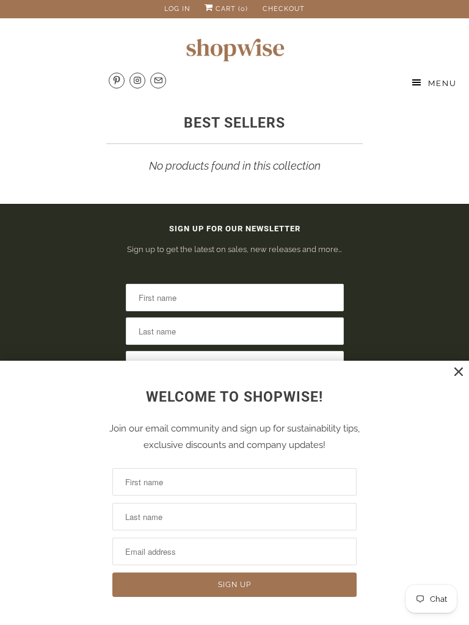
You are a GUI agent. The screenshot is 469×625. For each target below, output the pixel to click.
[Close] (458, 372)
